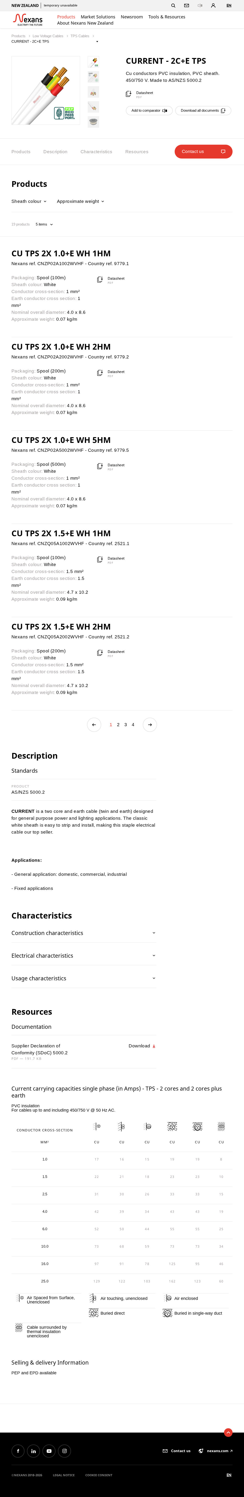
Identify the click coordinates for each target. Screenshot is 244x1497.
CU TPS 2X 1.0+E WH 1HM (61, 253)
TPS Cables (80, 36)
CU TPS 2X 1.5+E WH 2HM (61, 626)
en (229, 5)
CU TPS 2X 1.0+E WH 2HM (61, 346)
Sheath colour (27, 201)
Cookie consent (98, 1475)
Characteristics (96, 151)
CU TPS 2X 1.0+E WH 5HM (61, 439)
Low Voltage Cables (48, 36)
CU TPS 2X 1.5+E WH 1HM (61, 533)
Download (140, 1045)
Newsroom (132, 17)
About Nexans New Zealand (85, 23)
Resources (137, 151)
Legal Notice (64, 1475)
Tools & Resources (166, 17)
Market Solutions (98, 17)
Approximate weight (79, 201)
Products (66, 17)
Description (55, 151)
